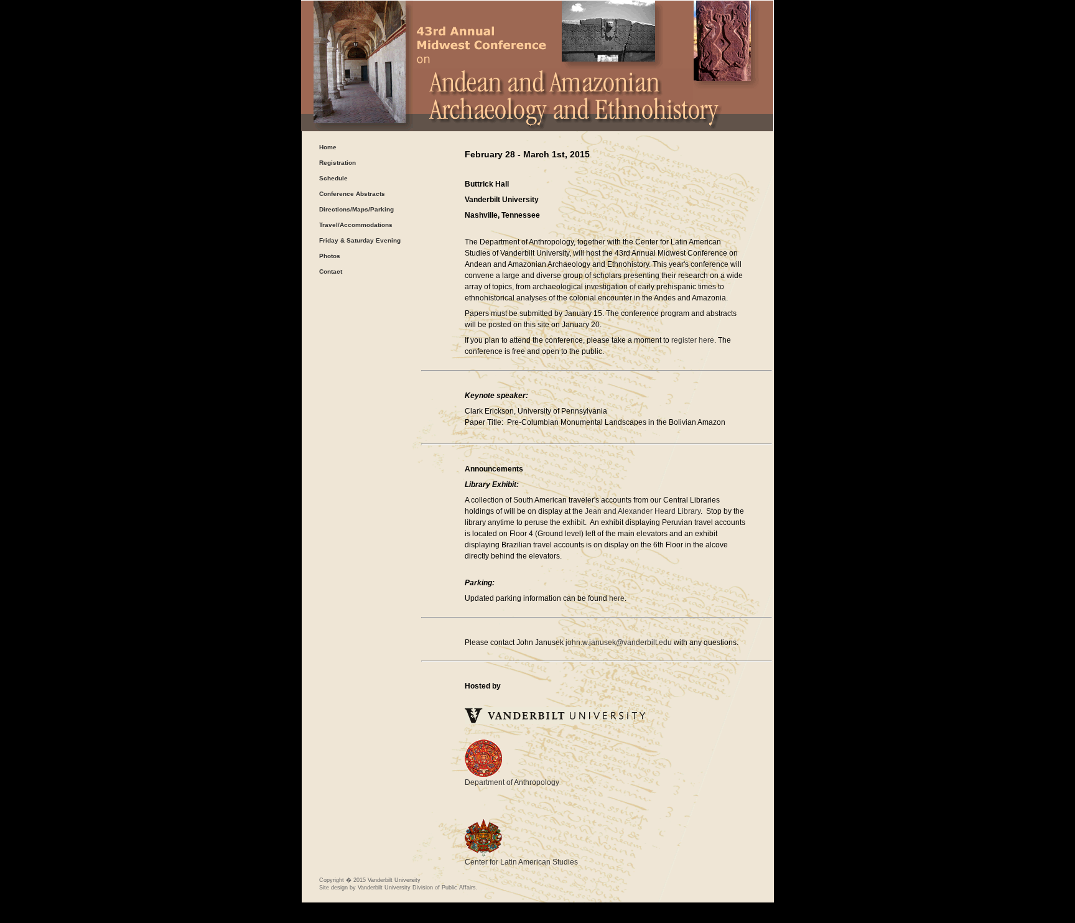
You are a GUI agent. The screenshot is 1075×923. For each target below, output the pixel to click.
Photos (329, 256)
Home (328, 147)
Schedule (333, 178)
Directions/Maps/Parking (356, 209)
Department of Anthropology (512, 782)
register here (692, 340)
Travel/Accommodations (356, 224)
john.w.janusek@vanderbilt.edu (618, 642)
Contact (330, 271)
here (617, 598)
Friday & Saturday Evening (360, 240)
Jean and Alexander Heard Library (642, 511)
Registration (337, 162)
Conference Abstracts (352, 193)
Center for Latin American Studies (521, 862)
